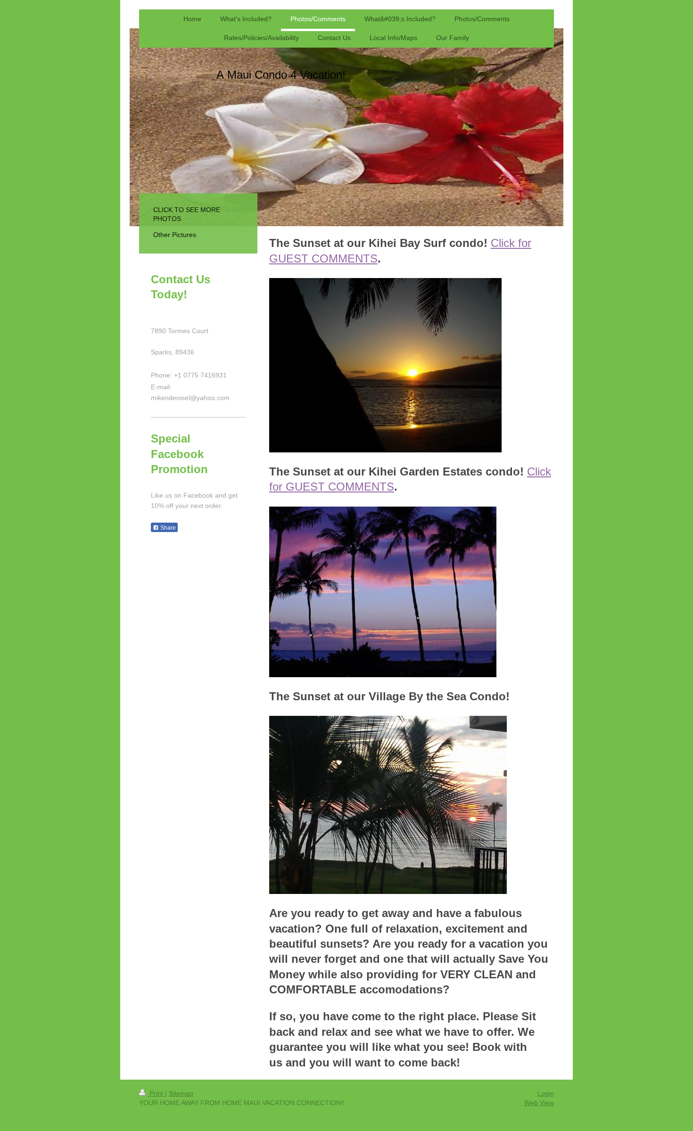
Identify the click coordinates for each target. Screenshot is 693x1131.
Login (545, 1093)
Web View (539, 1102)
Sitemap (181, 1093)
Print (156, 1093)
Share (167, 528)
